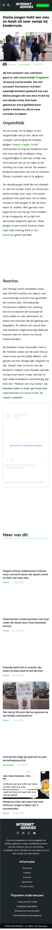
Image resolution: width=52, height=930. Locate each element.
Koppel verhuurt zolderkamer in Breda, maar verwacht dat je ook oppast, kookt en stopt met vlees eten (25, 574)
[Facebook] (18, 833)
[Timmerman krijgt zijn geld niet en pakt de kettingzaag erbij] (26, 740)
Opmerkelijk (24, 64)
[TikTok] (29, 833)
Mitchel (11, 64)
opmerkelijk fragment (34, 77)
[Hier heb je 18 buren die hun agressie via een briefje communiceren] (26, 695)
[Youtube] (34, 833)
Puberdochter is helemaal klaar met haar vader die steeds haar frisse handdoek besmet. (26, 623)
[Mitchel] (5, 64)
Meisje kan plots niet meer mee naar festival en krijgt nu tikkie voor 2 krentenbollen (23, 805)
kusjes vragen (21, 144)
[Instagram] (23, 833)
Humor (6, 582)
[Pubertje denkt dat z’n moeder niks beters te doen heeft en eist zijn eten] (26, 651)
